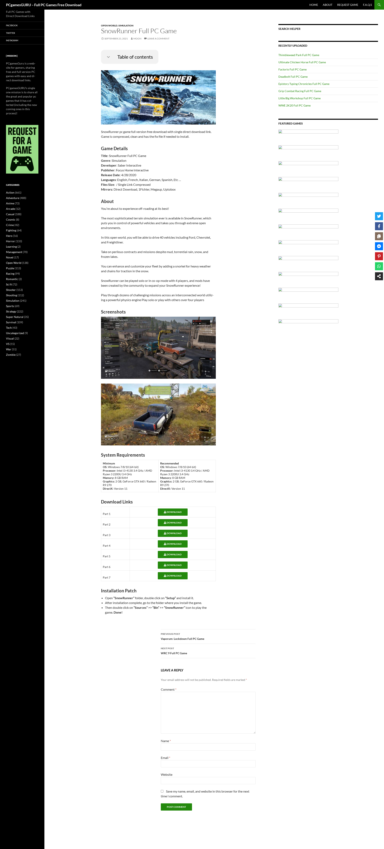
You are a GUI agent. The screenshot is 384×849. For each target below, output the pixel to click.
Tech (9, 327)
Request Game (347, 4)
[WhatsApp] (379, 266)
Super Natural (14, 317)
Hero (9, 235)
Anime (10, 203)
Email (165, 758)
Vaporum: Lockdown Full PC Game (182, 636)
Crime (10, 225)
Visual (10, 338)
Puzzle (10, 268)
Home (313, 4)
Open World (109, 25)
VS (7, 344)
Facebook (12, 25)
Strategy (11, 311)
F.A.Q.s (367, 4)
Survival (11, 322)
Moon (137, 38)
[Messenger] (379, 246)
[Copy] (379, 236)
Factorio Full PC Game (292, 69)
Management (14, 252)
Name (166, 741)
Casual (10, 214)
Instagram (12, 40)
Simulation (125, 25)
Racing (10, 273)
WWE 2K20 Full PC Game (294, 105)
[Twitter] (379, 216)
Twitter (10, 33)
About (327, 4)
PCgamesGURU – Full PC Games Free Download (43, 5)
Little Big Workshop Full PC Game (299, 98)
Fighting (11, 230)
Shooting (11, 295)
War (8, 349)
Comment (168, 689)
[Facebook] (379, 226)
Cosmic (10, 219)
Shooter (11, 289)
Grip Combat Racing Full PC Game (299, 91)
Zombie (11, 354)
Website (166, 774)
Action (10, 192)
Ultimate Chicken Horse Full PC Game (302, 62)
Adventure (12, 198)
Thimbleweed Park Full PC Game (298, 55)
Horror (10, 241)
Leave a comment (158, 38)
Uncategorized (15, 333)
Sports (10, 306)
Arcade (10, 208)
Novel (9, 257)
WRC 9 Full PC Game (174, 651)
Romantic (12, 279)
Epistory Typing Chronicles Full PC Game (303, 83)
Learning (11, 246)
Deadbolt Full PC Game (293, 76)
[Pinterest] (379, 256)
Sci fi (9, 284)
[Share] (379, 276)
